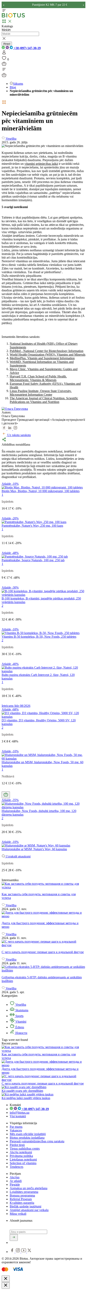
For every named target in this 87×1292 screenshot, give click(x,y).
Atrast (6, 43)
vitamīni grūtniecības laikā (41, 163)
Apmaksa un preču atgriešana (28, 1188)
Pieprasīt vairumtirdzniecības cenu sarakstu (37, 1141)
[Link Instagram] (18, 1251)
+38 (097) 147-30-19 (27, 48)
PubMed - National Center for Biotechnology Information (46, 351)
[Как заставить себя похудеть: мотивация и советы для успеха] (43, 885)
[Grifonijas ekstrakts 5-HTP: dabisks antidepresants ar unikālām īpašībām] (43, 968)
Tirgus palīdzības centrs (25, 1148)
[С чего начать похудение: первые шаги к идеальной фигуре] (43, 943)
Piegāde (15, 1184)
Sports (19, 1016)
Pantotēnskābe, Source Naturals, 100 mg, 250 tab (33, 560)
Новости (21, 1033)
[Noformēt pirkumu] (4, 65)
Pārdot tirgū (17, 1145)
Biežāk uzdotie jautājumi (25, 1206)
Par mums (16, 1126)
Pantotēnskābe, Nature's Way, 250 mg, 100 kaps (32, 525)
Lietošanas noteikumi (23, 1159)
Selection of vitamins (23, 1163)
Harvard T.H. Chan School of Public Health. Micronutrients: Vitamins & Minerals (38, 378)
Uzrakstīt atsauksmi (18, 856)
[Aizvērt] (6, 1278)
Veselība (20, 1004)
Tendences (16, 1166)
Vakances (16, 1130)
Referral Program (21, 1199)
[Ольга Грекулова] (15, 408)
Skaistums (21, 1010)
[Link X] (29, 1251)
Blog (13, 87)
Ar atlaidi (16, 1181)
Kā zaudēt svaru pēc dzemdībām (22, 1090)
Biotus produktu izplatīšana (27, 1137)
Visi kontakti (18, 1116)
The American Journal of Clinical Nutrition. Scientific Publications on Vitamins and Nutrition (44, 400)
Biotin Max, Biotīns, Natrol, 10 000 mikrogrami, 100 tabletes (41, 491)
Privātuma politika (21, 1156)
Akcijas (14, 1177)
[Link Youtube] (24, 1251)
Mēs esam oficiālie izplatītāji (28, 1134)
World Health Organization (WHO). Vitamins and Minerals (47, 354)
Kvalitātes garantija (22, 1202)
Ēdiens (19, 1027)
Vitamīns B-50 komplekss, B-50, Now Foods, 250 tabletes (39, 636)
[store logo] (13, 16)
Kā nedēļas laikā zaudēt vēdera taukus (26, 1098)
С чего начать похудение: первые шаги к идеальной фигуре (43, 1083)
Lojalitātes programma (24, 1192)
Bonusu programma (22, 1195)
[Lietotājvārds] (4, 53)
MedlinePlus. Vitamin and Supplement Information (42, 358)
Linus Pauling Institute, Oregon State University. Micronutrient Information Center (41, 392)
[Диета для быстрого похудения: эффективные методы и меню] (43, 914)
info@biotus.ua (19, 1112)
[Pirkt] (6, 794)
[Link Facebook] (12, 1251)
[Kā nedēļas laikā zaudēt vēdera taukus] (27, 1094)
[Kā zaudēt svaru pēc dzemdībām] (24, 1087)
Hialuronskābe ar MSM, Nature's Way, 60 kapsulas (34, 849)
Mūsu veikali (18, 1213)
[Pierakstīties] (14, 1237)
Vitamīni (20, 1021)
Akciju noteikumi (21, 1152)
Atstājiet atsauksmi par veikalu (29, 1210)
